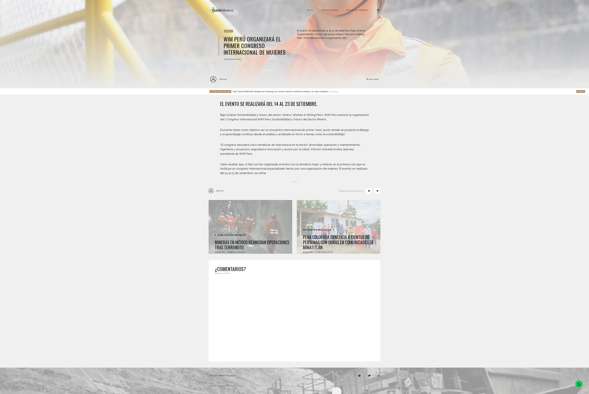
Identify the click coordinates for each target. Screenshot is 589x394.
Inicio (309, 10)
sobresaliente (236, 252)
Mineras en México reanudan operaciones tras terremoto (252, 245)
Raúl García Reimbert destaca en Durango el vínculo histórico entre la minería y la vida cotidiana (285, 91)
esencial (220, 252)
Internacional (232, 59)
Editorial (223, 79)
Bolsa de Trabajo (358, 10)
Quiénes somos (330, 10)
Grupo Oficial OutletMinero (230, 386)
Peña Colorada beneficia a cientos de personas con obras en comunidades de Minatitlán (338, 242)
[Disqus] (294, 316)
